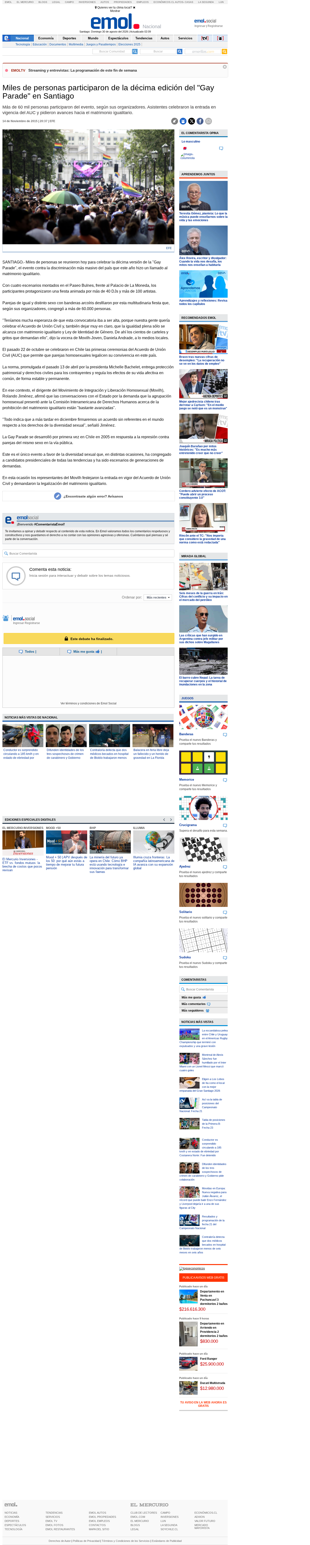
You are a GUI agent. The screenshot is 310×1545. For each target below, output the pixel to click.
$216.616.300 (192, 1309)
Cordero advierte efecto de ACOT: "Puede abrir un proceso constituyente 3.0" (202, 494)
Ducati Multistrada (212, 1383)
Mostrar (115, 11)
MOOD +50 (53, 828)
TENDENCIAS (54, 1512)
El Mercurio (25, 2)
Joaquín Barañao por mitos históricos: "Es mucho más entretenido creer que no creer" (201, 450)
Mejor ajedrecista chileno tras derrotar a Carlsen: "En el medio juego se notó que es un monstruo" (203, 405)
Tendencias (143, 38)
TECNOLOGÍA (13, 1529)
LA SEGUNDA (169, 1525)
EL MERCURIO (140, 1521)
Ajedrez (185, 866)
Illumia (139, 828)
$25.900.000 (212, 1364)
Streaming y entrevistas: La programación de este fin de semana (82, 70)
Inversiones (87, 2)
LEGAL (135, 1529)
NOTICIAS (11, 1512)
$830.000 (209, 1341)
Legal (56, 2)
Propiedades (123, 2)
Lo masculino (191, 141)
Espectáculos (118, 38)
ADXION (199, 1516)
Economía (46, 38)
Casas (189, 2)
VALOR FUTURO (204, 1521)
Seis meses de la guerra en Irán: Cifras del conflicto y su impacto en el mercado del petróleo (203, 596)
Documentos (57, 44)
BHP (93, 828)
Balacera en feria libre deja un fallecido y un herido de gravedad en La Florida (151, 754)
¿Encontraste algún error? (93, 496)
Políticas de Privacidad (86, 1540)
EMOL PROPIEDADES (102, 1516)
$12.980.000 (212, 1388)
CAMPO (165, 1512)
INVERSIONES (169, 1516)
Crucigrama (188, 825)
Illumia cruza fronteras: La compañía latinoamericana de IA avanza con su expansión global (153, 862)
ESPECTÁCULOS (15, 1525)
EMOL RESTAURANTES (60, 1529)
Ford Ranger (208, 1358)
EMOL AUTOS (97, 1512)
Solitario (185, 912)
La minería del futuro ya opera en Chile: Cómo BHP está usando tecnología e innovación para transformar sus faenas (109, 864)
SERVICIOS (53, 1516)
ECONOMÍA (12, 1516)
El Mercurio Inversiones (22, 828)
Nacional (22, 38)
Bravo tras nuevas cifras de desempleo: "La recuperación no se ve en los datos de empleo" (201, 360)
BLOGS (135, 1525)
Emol (8, 2)
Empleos (143, 2)
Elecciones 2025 (129, 44)
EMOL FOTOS (54, 1525)
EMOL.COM (138, 1516)
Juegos (187, 698)
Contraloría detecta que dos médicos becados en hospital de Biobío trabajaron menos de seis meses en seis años (202, 1244)
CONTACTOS (97, 1525)
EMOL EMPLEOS (99, 1521)
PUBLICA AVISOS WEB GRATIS (203, 1277)
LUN (163, 1521)
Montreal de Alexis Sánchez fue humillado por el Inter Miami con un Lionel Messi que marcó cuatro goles (202, 1062)
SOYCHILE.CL (169, 1529)
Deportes (69, 38)
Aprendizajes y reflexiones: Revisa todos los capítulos (203, 302)
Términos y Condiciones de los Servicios (126, 1540)
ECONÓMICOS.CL (205, 1512)
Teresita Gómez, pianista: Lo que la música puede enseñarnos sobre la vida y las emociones (203, 217)
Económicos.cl (164, 2)
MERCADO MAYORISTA (201, 1526)
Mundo (93, 38)
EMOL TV (51, 1521)
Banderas (186, 734)
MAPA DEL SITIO (99, 1529)
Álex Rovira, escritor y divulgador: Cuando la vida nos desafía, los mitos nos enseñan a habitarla (202, 261)
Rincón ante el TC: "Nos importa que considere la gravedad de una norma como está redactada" (202, 539)
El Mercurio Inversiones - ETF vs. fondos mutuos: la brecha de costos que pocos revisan (22, 864)
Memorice (186, 779)
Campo (69, 2)
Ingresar (199, 26)
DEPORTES (12, 1521)
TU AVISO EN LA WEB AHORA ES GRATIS (203, 1404)
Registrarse (215, 26)
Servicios (185, 38)
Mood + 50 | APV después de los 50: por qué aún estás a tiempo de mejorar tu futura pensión (66, 862)
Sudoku (185, 957)
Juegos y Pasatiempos (101, 44)
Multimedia (76, 44)
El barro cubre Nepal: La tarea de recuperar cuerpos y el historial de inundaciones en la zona (203, 681)
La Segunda (206, 2)
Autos (105, 2)
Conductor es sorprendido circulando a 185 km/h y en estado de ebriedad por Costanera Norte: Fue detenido (21, 757)
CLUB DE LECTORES (144, 1512)
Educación (40, 44)
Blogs (43, 2)
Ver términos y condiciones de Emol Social (88, 703)
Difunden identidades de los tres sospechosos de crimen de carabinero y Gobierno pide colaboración (202, 1172)
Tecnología (23, 44)
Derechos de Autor (60, 1540)
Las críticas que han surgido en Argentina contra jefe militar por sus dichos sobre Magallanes (201, 639)
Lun (221, 2)
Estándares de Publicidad (167, 1540)
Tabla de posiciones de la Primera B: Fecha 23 (213, 1123)
